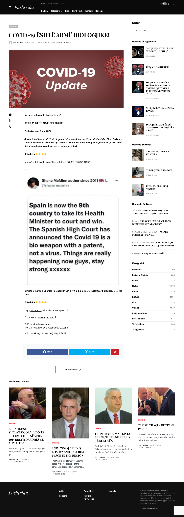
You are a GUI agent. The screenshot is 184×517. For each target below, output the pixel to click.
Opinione (13, 27)
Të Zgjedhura (138, 329)
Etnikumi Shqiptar (140, 275)
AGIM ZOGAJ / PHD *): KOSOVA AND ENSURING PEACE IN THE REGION (68, 451)
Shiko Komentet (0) (73, 369)
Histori (135, 286)
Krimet (135, 291)
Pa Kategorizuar (139, 313)
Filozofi (135, 280)
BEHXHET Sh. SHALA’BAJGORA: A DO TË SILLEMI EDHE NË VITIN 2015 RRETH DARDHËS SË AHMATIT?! (26, 436)
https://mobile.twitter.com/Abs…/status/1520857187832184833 (57, 162)
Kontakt (112, 491)
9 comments (60, 474)
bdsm (134, 221)
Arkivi (61, 491)
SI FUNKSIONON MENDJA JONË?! (160, 109)
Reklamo (63, 496)
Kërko (172, 30)
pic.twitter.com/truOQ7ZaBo (53, 327)
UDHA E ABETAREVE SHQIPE (157, 188)
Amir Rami (154, 509)
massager (136, 253)
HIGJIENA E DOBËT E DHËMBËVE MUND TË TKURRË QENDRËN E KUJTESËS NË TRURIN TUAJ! (158, 88)
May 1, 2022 (60, 333)
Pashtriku (24, 7)
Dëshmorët (137, 269)
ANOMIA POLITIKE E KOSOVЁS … (157, 153)
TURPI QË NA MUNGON (159, 170)
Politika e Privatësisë (89, 497)
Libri (134, 302)
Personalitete (138, 319)
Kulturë (135, 297)
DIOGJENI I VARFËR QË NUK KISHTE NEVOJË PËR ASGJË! (160, 127)
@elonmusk (35, 310)
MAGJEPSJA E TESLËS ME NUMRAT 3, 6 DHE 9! (160, 50)
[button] (10, 7)
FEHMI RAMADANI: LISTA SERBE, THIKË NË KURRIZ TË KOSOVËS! (112, 437)
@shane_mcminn (45, 317)
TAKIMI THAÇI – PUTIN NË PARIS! (156, 427)
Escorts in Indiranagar (142, 242)
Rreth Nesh (89, 491)
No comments (65, 42)
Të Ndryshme (138, 324)
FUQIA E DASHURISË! (157, 67)
